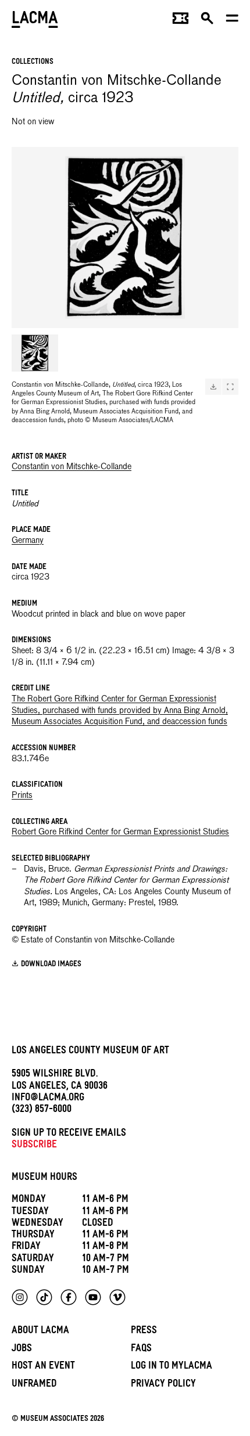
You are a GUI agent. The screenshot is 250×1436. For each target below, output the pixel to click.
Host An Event (43, 1367)
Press (144, 1331)
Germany (28, 541)
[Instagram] (20, 1297)
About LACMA (40, 1331)
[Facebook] (68, 1297)
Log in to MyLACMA (171, 1367)
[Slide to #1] (35, 353)
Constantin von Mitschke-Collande (71, 467)
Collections (32, 62)
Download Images (51, 964)
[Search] (207, 21)
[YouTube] (93, 1297)
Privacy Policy (163, 1385)
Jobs (22, 1349)
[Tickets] (180, 21)
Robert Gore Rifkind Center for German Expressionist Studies (120, 832)
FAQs (141, 1349)
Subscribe (34, 1145)
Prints (22, 795)
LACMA (35, 21)
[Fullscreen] (230, 387)
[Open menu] (232, 21)
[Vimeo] (117, 1297)
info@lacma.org (48, 1098)
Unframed (34, 1385)
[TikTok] (44, 1297)
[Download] (213, 387)
